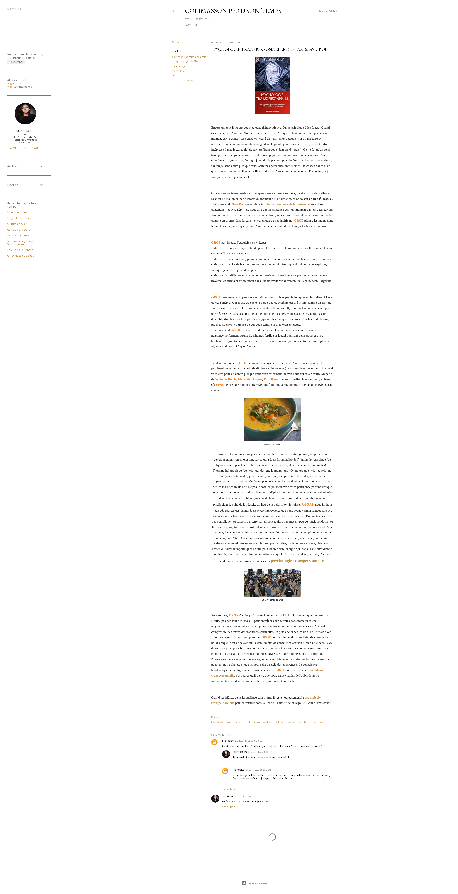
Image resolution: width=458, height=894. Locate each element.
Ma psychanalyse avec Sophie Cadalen (21, 242)
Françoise (228, 740)
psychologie (179, 66)
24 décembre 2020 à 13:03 (262, 752)
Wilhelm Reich (225, 379)
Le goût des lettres (19, 218)
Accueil (192, 25)
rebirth (176, 75)
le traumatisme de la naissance (288, 204)
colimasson (240, 751)
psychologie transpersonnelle (297, 560)
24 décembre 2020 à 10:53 (248, 740)
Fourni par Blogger (257, 882)
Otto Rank (239, 204)
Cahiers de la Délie (18, 229)
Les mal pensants (18, 235)
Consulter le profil (25, 148)
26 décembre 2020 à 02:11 (259, 769)
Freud (220, 384)
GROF (298, 220)
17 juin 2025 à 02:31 (247, 796)
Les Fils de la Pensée (20, 250)
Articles (17, 83)
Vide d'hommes (17, 212)
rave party (178, 70)
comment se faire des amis (189, 56)
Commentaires (22, 86)
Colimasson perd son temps (233, 10)
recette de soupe (183, 80)
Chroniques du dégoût (21, 255)
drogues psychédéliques (187, 61)
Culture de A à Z (17, 224)
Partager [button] (177, 42)
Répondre (228, 788)
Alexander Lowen (250, 379)
